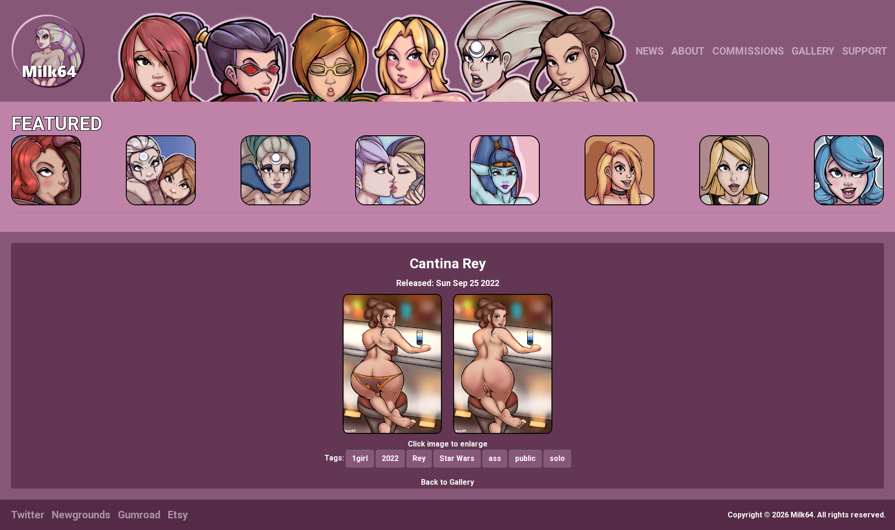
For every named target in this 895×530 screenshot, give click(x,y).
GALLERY (813, 51)
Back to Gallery (447, 482)
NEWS (650, 51)
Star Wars (457, 458)
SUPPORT (865, 51)
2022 (390, 458)
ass (495, 458)
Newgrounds (81, 515)
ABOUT (688, 51)
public (525, 458)
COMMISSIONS (748, 51)
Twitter (27, 515)
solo (557, 458)
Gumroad (139, 515)
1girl (360, 458)
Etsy (178, 515)
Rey (419, 458)
